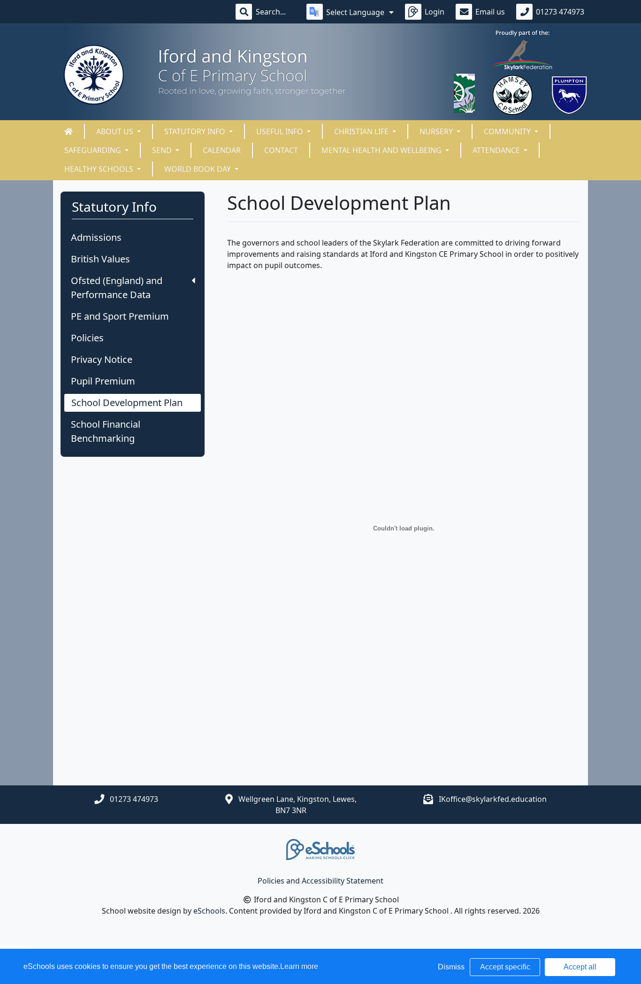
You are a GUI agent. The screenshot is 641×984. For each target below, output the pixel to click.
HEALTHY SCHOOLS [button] (99, 169)
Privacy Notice (101, 359)
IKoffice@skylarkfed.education (493, 799)
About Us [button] (115, 131)
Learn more (299, 966)
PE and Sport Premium (120, 316)
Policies (87, 337)
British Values (100, 259)
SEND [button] (163, 150)
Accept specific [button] (505, 967)
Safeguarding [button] (93, 150)
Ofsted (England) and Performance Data (116, 287)
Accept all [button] (580, 967)
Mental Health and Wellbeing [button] (382, 150)
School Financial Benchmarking (105, 431)
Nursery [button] (437, 131)
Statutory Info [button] (195, 131)
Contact (281, 150)
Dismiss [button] (451, 967)
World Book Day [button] (198, 169)
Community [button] (508, 131)
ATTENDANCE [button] (497, 150)
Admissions (96, 237)
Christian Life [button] (362, 131)
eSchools (209, 911)
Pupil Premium (103, 381)
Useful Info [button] (280, 131)
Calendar (222, 150)
